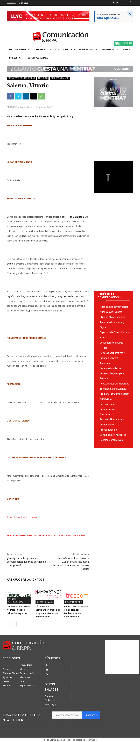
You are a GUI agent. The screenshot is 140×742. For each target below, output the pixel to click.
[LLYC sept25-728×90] (48, 24)
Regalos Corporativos (111, 440)
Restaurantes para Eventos (114, 383)
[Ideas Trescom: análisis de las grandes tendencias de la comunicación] (76, 595)
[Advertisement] (114, 133)
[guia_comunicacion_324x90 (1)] (113, 24)
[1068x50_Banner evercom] (70, 74)
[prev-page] (9, 624)
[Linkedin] (117, 3)
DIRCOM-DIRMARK (60, 78)
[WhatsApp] (41, 96)
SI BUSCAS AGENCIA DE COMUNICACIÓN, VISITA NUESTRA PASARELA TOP (46, 535)
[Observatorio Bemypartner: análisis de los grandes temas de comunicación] (48, 595)
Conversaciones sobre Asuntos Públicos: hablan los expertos (18, 610)
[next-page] (14, 624)
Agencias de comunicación (114, 306)
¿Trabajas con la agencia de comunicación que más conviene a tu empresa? (26, 562)
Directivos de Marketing (21, 78)
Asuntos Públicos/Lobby (15, 600)
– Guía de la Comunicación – (109, 295)
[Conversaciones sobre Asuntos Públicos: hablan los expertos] (19, 595)
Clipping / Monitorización (113, 317)
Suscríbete (91, 715)
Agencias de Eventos (111, 312)
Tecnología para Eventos (113, 388)
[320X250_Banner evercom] (113, 109)
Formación (105, 414)
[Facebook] (113, 3)
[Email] (33, 96)
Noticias (42, 78)
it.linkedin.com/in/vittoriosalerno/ (22, 517)
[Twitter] (121, 3)
